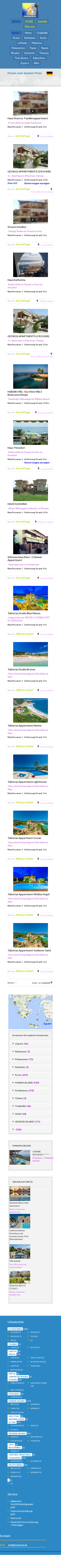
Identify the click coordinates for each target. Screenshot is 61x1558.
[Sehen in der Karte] (38, 136)
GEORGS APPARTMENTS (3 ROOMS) (29, 171)
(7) (34, 1425)
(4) (33, 1336)
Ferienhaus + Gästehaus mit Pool (43, 1159)
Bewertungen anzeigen (37, 183)
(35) (15, 1408)
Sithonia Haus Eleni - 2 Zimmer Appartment (25, 559)
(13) (36, 1437)
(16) (17, 1458)
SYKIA (41, 522)
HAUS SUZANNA (17, 503)
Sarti (42, 136)
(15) (15, 1404)
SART (41, 301)
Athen (28, 32)
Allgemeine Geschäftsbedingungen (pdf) (22, 1504)
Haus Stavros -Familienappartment (28, 118)
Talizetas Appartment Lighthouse (27, 781)
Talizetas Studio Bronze (21, 669)
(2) (13, 1340)
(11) (16, 1468)
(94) (14, 1354)
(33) (18, 1465)
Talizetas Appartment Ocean (24, 838)
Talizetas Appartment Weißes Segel (28, 894)
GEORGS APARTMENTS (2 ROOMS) (28, 336)
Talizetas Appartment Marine (25, 725)
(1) (16, 1332)
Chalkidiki (49, 136)
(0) (14, 1351)
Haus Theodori (16, 447)
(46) (35, 1366)
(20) (15, 1380)
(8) (15, 1366)
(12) (16, 1476)
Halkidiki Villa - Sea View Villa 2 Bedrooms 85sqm (25, 393)
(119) (20, 1401)
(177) (16, 1336)
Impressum (16, 1518)
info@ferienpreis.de (17, 1545)
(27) (17, 1370)
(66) (17, 1412)
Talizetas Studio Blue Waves (24, 613)
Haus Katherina (16, 279)
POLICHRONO (37, 192)
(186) (18, 1329)
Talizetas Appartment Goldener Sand (29, 950)
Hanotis (41, 413)
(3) (15, 1347)
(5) (37, 1358)
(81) (20, 1433)
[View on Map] (51, 982)
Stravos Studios (17, 226)
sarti (42, 245)
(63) (16, 1441)
